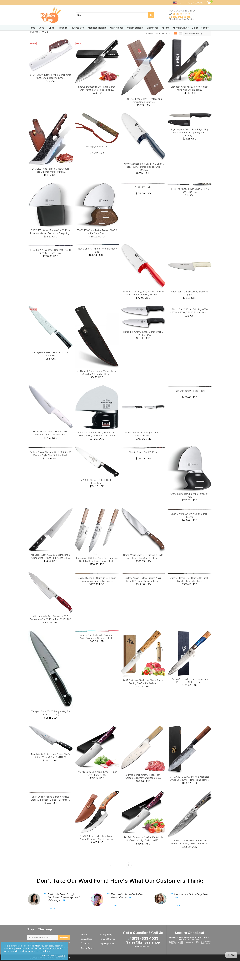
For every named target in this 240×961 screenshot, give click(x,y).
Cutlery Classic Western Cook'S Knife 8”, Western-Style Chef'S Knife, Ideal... (50, 454)
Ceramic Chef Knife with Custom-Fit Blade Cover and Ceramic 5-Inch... (97, 636)
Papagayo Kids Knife (97, 146)
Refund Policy (87, 948)
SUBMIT (64, 937)
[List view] (180, 33)
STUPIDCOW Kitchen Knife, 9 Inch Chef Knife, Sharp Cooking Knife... (50, 76)
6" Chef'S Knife (143, 187)
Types (51, 27)
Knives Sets (78, 27)
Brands (63, 27)
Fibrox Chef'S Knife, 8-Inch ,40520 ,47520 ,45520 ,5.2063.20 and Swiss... (189, 311)
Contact (205, 27)
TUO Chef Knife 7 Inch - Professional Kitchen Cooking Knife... (143, 100)
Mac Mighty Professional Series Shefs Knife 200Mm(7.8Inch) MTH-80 (50, 756)
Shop (41, 27)
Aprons (165, 27)
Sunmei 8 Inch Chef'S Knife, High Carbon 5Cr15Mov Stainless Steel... (143, 776)
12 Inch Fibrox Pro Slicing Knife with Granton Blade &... (143, 434)
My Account (195, 2)
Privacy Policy (106, 934)
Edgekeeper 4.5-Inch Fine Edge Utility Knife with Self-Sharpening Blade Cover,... (189, 132)
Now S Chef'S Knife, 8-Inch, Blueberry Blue (97, 250)
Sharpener (152, 27)
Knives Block (116, 27)
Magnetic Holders (97, 27)
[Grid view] (175, 33)
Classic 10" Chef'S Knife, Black (189, 391)
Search (84, 934)
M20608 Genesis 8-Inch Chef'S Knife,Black (97, 481)
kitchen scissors (135, 27)
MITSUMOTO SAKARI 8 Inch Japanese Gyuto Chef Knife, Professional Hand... (189, 778)
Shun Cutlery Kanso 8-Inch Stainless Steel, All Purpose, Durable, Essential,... (50, 798)
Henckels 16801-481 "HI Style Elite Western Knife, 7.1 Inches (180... (50, 433)
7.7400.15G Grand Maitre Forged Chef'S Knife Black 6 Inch (97, 232)
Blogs (195, 27)
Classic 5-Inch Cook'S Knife (143, 452)
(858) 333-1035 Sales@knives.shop (180, 15)
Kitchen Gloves (181, 27)
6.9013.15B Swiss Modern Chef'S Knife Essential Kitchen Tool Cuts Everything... (50, 232)
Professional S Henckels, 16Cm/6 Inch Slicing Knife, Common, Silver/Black (96, 434)
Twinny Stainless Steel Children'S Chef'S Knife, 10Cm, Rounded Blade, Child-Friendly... (143, 166)
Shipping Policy (107, 943)
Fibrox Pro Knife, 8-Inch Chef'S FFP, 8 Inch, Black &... (189, 190)
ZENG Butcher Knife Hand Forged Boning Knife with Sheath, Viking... (96, 837)
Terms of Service (107, 939)
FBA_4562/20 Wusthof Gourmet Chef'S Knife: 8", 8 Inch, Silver (50, 251)
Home (32, 27)
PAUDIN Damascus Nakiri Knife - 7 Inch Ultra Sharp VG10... (97, 773)
